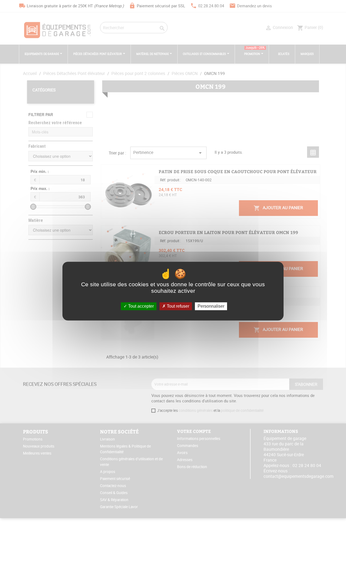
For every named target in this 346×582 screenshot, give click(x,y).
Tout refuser (177, 306)
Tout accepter (140, 306)
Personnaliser (211, 306)
